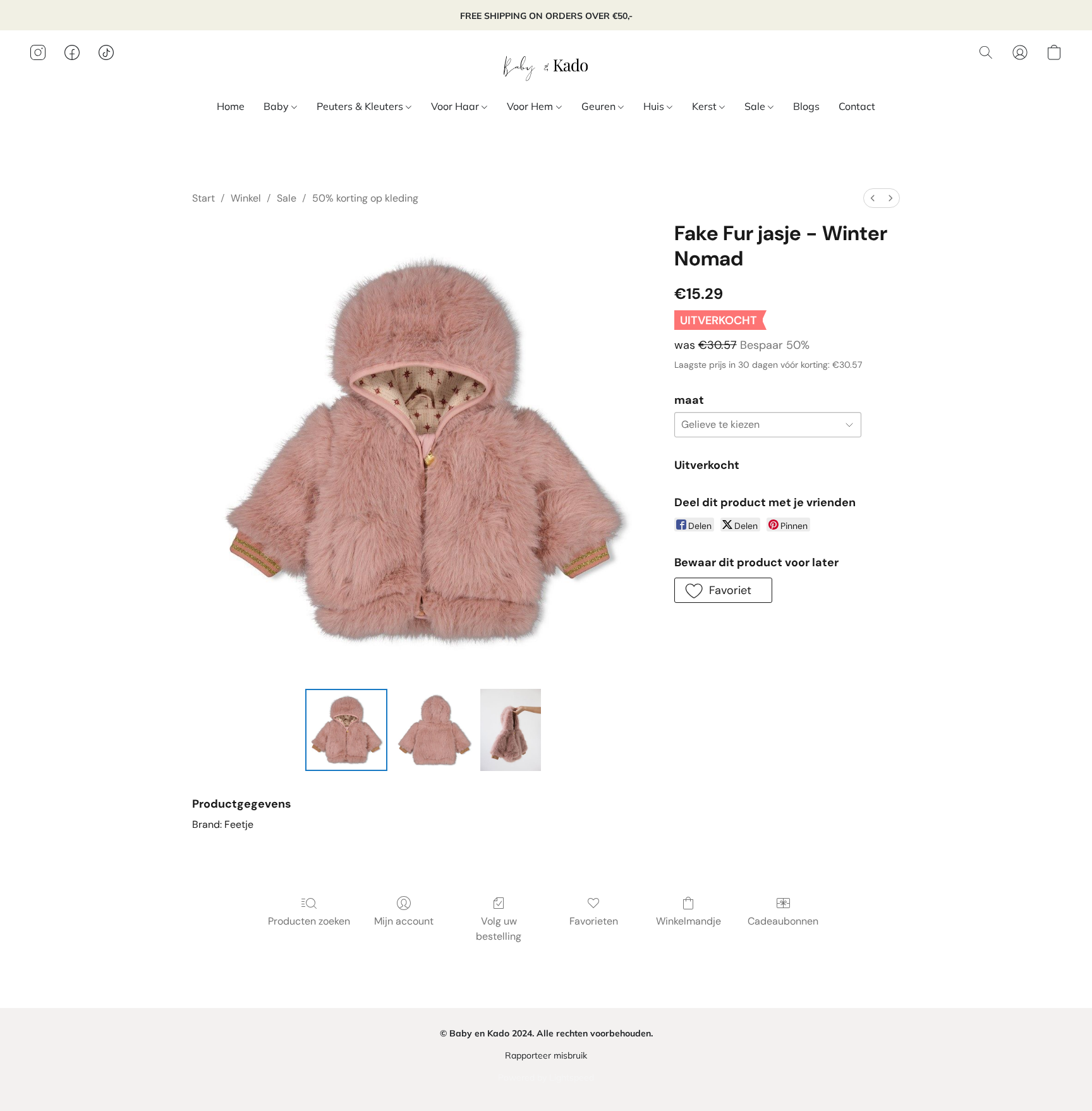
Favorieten (593, 921)
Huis (655, 106)
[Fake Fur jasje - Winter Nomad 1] (433, 730)
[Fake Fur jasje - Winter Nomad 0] (346, 730)
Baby (277, 106)
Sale (756, 106)
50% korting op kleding (365, 198)
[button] (546, 65)
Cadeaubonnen (783, 921)
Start (203, 198)
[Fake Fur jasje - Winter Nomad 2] (510, 730)
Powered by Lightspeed (546, 1077)
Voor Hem (531, 106)
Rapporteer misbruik (546, 1055)
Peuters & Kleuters (361, 106)
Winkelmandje (688, 921)
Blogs (806, 106)
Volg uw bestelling (498, 928)
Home (231, 106)
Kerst (705, 106)
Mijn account (404, 921)
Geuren (599, 106)
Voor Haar (456, 106)
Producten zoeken (309, 921)
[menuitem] (873, 198)
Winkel (246, 198)
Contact (857, 106)
